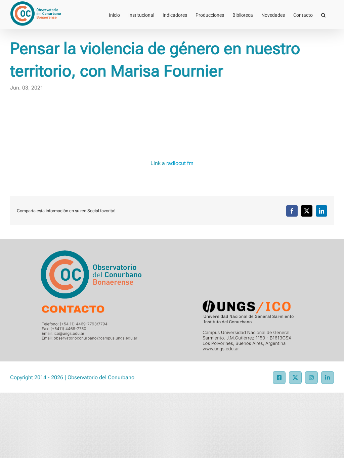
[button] (323, 14)
